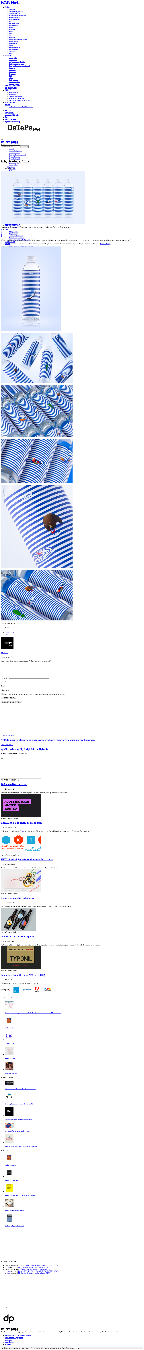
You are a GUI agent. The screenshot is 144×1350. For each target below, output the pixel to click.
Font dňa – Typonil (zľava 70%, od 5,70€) (23, 975)
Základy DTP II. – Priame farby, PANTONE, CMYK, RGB (39, 1265)
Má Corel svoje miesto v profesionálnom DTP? (34, 1267)
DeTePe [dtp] (9, 2)
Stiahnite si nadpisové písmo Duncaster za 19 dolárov (21, 1146)
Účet (7, 117)
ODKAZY (8, 90)
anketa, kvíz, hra (14, 13)
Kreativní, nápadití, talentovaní (18, 898)
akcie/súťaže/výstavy (15, 11)
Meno (3, 682)
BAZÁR (7, 105)
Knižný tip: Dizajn (10, 1028)
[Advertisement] (72, 720)
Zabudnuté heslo (12, 115)
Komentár (4, 678)
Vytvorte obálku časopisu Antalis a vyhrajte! (18, 1131)
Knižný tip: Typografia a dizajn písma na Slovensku (20, 1195)
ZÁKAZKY (12, 51)
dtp (10, 21)
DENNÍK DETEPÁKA (12, 86)
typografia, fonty (14, 17)
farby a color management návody (19, 66)
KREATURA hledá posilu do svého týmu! (22, 823)
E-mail (3, 686)
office (11, 78)
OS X (10, 76)
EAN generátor (13, 92)
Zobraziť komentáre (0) (11, 702)
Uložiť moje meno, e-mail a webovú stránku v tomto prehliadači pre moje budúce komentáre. (34, 694)
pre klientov (13, 60)
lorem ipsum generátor (16, 98)
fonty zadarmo (13, 80)
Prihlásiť (8, 111)
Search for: (4, 144)
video (11, 45)
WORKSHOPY (10, 102)
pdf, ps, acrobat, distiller (17, 62)
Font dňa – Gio (9, 1043)
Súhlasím (75, 1348)
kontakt (8, 1344)
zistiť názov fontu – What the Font (19, 100)
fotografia (12, 29)
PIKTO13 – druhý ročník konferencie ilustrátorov (27, 859)
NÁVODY (8, 56)
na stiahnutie (13, 41)
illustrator (12, 72)
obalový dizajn (13, 25)
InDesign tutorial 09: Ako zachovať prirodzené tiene (20, 1089)
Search (25, 147)
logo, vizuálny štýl (14, 19)
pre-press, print (14, 23)
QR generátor (13, 94)
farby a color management (17, 15)
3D (10, 35)
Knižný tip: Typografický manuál (14, 1226)
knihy (11, 31)
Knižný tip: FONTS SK (11, 1058)
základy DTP (13, 58)
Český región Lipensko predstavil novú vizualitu (19, 1104)
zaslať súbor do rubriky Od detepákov (21, 107)
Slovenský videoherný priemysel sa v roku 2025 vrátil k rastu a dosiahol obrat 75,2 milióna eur (33, 1013)
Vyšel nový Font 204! (11, 1073)
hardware (12, 37)
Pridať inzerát (10, 119)
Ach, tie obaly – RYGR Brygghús (17, 936)
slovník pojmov (14, 84)
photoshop (12, 70)
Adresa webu (5, 690)
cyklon (7, 1267)
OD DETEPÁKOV (11, 88)
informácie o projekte (14, 1338)
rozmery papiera (14, 82)
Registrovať (9, 113)
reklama (8, 1340)
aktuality (12, 9)
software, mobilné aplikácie (18, 39)
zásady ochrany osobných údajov (18, 1336)
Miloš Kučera (11, 167)
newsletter (9, 1342)
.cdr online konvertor (16, 96)
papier (11, 27)
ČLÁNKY (8, 7)
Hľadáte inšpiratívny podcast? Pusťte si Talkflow (19, 1119)
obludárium (13, 43)
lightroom (12, 74)
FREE (10, 53)
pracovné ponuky (14, 47)
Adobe (22, 831)
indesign (12, 68)
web (10, 33)
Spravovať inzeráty (12, 122)
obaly (7, 634)
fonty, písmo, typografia (16, 64)
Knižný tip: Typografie (11, 1180)
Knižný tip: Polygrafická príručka (15, 1210)
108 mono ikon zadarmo (14, 784)
